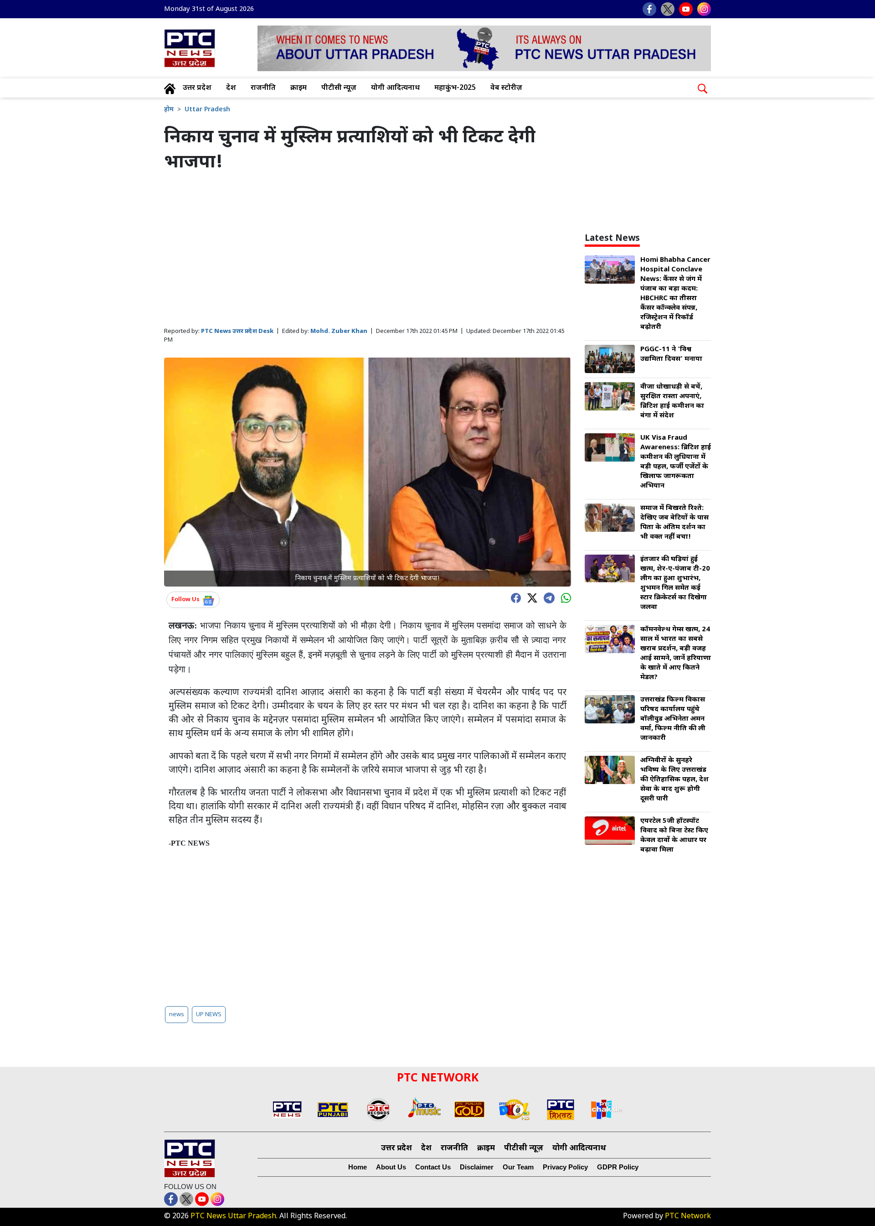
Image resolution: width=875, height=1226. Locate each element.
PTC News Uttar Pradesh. (234, 1216)
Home (357, 1167)
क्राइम (298, 88)
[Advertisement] (367, 250)
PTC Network (688, 1216)
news (176, 1014)
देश (231, 88)
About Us (391, 1167)
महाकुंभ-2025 (455, 88)
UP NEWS (208, 1014)
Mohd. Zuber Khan (338, 331)
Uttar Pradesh (207, 109)
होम (169, 109)
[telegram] (547, 597)
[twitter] (530, 597)
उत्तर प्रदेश (197, 88)
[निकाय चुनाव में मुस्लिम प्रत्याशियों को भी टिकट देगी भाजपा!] (367, 472)
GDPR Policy (617, 1167)
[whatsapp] (563, 597)
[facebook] (513, 597)
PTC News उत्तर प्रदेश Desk (237, 331)
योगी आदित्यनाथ (395, 88)
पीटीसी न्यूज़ (338, 88)
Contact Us (433, 1167)
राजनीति (263, 88)
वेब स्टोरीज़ (506, 88)
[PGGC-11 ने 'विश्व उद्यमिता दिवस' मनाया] (610, 359)
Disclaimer (477, 1167)
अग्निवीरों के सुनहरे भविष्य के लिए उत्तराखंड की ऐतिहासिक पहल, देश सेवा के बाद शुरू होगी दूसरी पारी (674, 779)
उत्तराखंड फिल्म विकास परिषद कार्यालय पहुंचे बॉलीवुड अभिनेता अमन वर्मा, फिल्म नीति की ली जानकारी (672, 719)
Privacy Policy (565, 1167)
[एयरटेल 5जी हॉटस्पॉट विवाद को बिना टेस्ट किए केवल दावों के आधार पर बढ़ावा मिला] (610, 831)
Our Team (518, 1167)
